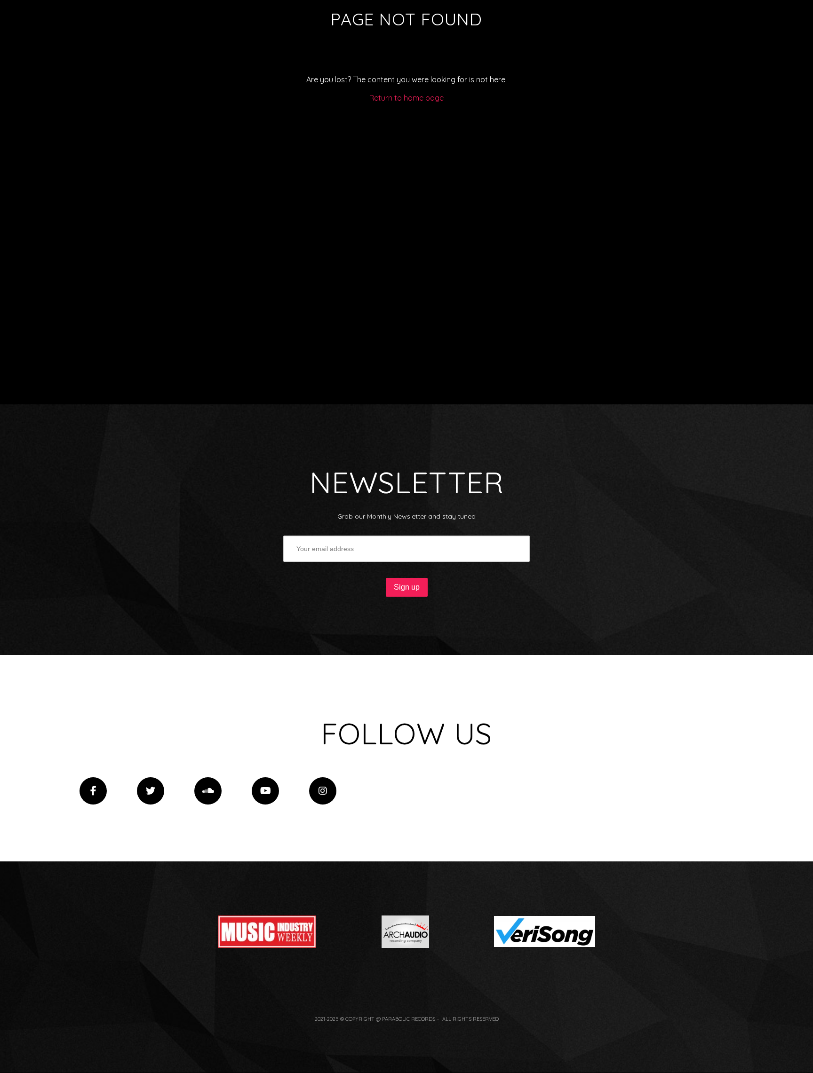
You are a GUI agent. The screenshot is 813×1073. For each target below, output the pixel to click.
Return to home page (406, 98)
